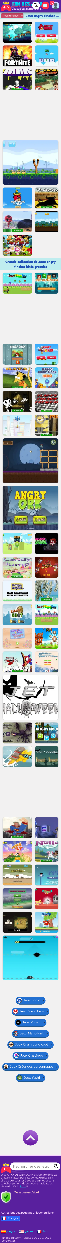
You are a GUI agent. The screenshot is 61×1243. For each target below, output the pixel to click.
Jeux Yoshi (32, 1077)
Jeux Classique (31, 1055)
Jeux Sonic (31, 1000)
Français (13, 1218)
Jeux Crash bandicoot (31, 1044)
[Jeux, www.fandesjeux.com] (22, 6)
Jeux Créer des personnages (31, 1066)
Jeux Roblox (31, 1022)
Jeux (23, 1186)
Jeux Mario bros (32, 1011)
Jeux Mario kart (32, 1033)
